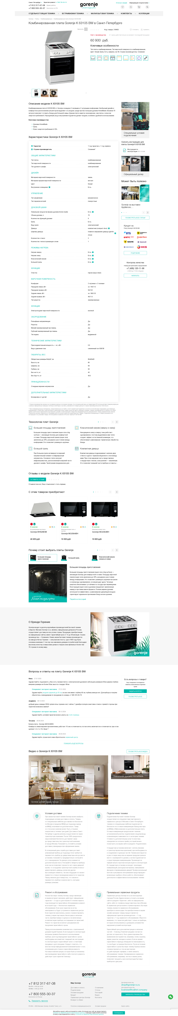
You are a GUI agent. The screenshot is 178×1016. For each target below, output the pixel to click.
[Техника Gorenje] (89, 5)
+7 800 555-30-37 (37, 8)
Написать (135, 276)
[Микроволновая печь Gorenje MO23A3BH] (104, 509)
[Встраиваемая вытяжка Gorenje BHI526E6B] (42, 509)
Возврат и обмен (77, 1000)
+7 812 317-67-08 (37, 5)
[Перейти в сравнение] (131, 7)
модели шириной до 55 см (52, 692)
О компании (99, 987)
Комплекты (126, 13)
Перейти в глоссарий (78, 599)
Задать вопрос (135, 691)
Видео (97, 995)
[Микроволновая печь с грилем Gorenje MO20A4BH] (73, 509)
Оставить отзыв (37, 479)
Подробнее (135, 253)
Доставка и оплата (77, 987)
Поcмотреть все (135, 696)
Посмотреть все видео (138, 751)
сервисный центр (71, 737)
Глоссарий (98, 992)
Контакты (98, 997)
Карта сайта (125, 1006)
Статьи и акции (121, 3)
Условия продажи (77, 992)
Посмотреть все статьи (135, 218)
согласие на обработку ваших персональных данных (69, 1013)
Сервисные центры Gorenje (80, 997)
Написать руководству (135, 994)
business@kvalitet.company (134, 990)
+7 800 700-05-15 (61, 2)
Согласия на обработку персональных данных (89, 1014)
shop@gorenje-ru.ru (130, 985)
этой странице (74, 715)
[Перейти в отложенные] (123, 7)
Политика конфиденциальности (81, 1006)
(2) (54, 527)
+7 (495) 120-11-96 (135, 268)
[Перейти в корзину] (139, 7)
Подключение (75, 990)
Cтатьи (97, 990)
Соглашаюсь (118, 1013)
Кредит (73, 995)
